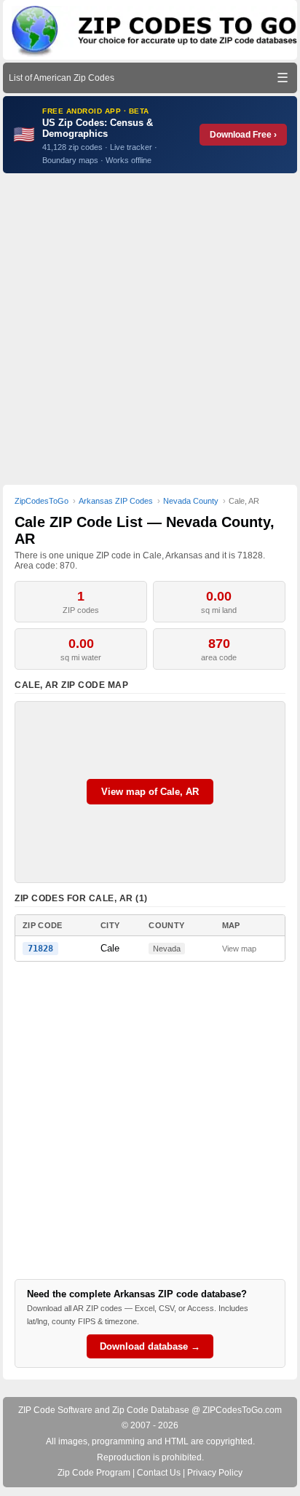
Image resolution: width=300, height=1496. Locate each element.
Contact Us (159, 1473)
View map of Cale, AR (150, 791)
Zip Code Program (94, 1473)
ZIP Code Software (55, 1410)
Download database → (150, 1346)
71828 (40, 948)
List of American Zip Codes (61, 78)
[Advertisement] (150, 329)
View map (239, 948)
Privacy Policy (214, 1473)
